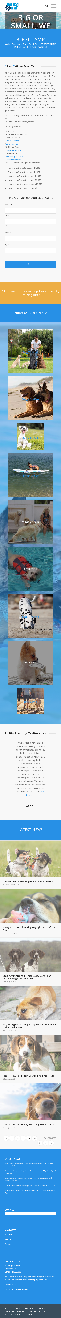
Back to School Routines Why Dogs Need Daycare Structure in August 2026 (30, 1185)
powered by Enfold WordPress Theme (36, 1311)
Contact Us (9, 1244)
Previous (11, 745)
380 (40, 1143)
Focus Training (12, 140)
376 (17, 1138)
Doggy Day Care (30, 399)
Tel (7, 245)
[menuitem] (45, 6)
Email (8, 232)
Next (49, 745)
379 (34, 1138)
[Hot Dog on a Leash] (25, 6)
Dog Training (30, 352)
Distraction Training (14, 150)
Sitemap (8, 1239)
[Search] (45, 6)
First (7, 215)
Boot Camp (30, 39)
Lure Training (12, 143)
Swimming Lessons (14, 156)
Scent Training (30, 616)
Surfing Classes (30, 475)
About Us (9, 1234)
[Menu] (52, 6)
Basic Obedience (13, 159)
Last (7, 225)
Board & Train (30, 437)
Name (8, 204)
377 (23, 1138)
